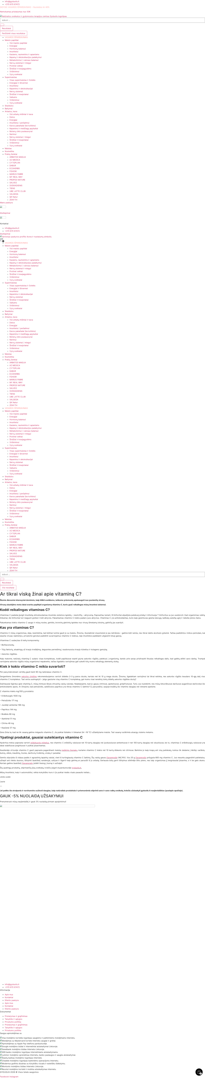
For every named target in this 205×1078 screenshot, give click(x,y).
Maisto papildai (12, 245)
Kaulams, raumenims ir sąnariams (24, 260)
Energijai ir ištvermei (18, 288)
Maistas (8, 354)
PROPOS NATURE (17, 385)
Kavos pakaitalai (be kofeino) (22, 331)
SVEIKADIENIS (15, 391)
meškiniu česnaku (69, 750)
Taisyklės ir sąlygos (13, 1019)
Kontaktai (9, 997)
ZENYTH (13, 405)
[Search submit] (2, 25)
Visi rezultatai (8, 587)
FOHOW (13, 377)
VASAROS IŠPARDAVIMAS (16, 243)
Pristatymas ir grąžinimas (16, 1016)
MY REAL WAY (16, 382)
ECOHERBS (14, 374)
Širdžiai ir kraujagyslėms (20, 274)
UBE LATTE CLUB (17, 397)
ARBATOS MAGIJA (17, 362)
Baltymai (8, 314)
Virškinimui (14, 277)
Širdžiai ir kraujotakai (18, 300)
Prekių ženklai (11, 359)
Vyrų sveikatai (15, 280)
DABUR (12, 371)
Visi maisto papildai (18, 248)
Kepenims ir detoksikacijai (21, 294)
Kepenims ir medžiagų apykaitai (23, 334)
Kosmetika (9, 357)
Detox (12, 322)
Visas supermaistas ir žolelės (22, 285)
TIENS (12, 394)
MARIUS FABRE (16, 379)
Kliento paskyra (12, 1000)
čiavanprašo (140, 757)
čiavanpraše (112, 757)
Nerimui (12, 340)
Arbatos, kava (11, 317)
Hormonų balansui (17, 254)
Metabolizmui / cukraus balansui (23, 265)
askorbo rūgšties (29, 676)
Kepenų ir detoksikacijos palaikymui (25, 263)
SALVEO (13, 388)
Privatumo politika (13, 1022)
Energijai (13, 251)
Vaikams (13, 302)
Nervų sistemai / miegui (20, 342)
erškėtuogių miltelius (39, 743)
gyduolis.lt (76, 768)
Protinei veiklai (16, 271)
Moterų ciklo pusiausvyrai (21, 337)
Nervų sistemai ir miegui (20, 268)
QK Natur (13, 402)
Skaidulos (9, 311)
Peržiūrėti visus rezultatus (13, 33)
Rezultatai (6, 28)
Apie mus (9, 994)
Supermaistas (11, 283)
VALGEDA (13, 399)
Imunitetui (13, 257)
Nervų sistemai (16, 297)
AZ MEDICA (14, 365)
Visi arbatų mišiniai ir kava (21, 320)
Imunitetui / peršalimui (19, 328)
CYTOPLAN (14, 368)
